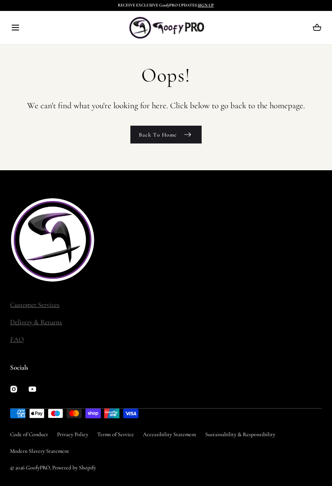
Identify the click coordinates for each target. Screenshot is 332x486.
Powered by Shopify (74, 467)
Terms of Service (115, 434)
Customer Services (35, 304)
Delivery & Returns (36, 322)
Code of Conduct (29, 434)
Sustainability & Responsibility (240, 434)
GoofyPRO (38, 467)
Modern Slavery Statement (39, 450)
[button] (15, 27)
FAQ (17, 339)
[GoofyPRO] (166, 27)
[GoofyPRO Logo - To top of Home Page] (71, 240)
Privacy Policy (72, 434)
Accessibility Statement (169, 434)
